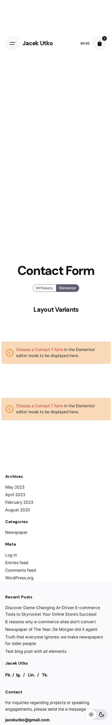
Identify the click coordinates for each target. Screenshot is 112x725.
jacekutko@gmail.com (27, 719)
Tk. (45, 674)
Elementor (67, 288)
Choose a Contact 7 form (39, 349)
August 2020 (17, 509)
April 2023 (15, 494)
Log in (11, 555)
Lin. (31, 674)
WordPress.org (19, 577)
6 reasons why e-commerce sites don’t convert (50, 621)
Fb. (8, 674)
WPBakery (44, 288)
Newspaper (16, 532)
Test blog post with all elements (35, 651)
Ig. (18, 674)
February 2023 (19, 502)
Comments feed (20, 570)
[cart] (99, 43)
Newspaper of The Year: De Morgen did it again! (51, 629)
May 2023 (14, 487)
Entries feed (16, 562)
